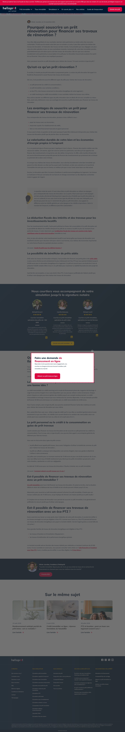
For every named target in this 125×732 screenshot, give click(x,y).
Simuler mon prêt (115, 9)
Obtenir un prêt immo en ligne (47, 376)
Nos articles (80, 9)
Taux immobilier (40, 9)
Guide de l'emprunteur (95, 9)
